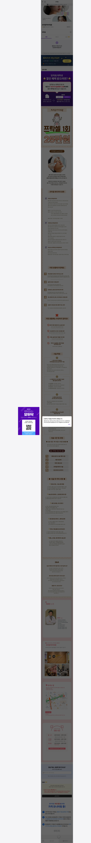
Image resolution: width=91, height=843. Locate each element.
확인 (69, 424)
